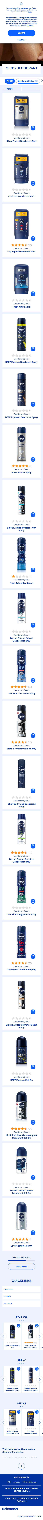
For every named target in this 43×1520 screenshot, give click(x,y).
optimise (20, 10)
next (40, 1336)
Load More (21, 1266)
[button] (33, 128)
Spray (8, 1296)
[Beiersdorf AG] (10, 1509)
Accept (21, 33)
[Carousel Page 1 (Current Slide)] (20, 1406)
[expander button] (21, 1466)
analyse (23, 8)
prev (3, 1336)
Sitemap (30, 1482)
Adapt (22, 40)
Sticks (8, 1303)
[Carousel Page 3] (21, 1320)
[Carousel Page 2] (19, 1320)
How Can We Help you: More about (21, 1490)
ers (16, 1482)
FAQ (9, 1482)
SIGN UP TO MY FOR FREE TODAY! (21, 1500)
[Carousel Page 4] (23, 1320)
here (30, 12)
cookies (30, 25)
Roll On (9, 1289)
